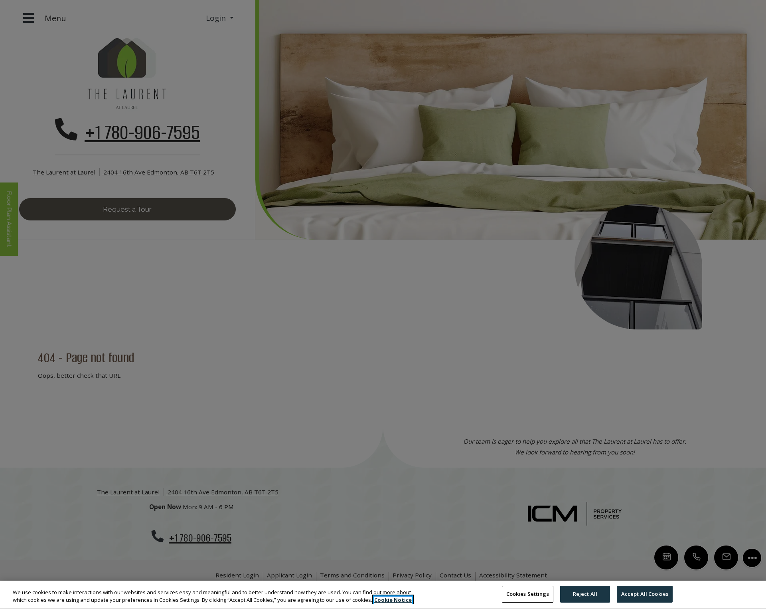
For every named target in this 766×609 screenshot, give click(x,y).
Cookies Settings (527, 593)
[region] (383, 595)
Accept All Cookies (644, 593)
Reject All (585, 593)
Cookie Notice (393, 600)
